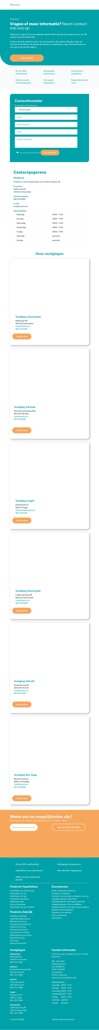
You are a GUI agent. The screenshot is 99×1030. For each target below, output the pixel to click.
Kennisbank (57, 918)
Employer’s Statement (61, 893)
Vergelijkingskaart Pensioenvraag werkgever (70, 907)
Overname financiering (19, 932)
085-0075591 (21, 513)
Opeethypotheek (17, 902)
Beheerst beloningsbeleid (62, 910)
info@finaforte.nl (21, 206)
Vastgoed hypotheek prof (20, 924)
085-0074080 (27, 58)
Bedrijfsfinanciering (18, 921)
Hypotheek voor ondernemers (22, 891)
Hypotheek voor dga (18, 896)
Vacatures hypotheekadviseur (64, 978)
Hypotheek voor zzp (18, 893)
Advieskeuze (57, 972)
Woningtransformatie (19, 930)
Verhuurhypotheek (17, 904)
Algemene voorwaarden (61, 912)
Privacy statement (59, 915)
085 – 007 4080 (16, 962)
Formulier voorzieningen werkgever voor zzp (70, 896)
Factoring (14, 941)
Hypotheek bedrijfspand (20, 919)
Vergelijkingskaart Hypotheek (64, 899)
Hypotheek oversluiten (19, 899)
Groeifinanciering (17, 938)
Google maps (22, 336)
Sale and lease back (18, 943)
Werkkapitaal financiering (20, 935)
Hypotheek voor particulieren (22, 907)
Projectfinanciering (18, 927)
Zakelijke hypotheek (18, 916)
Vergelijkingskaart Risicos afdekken (67, 904)
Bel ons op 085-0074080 (68, 827)
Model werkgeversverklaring (63, 891)
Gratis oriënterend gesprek (23, 827)
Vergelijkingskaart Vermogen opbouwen (68, 902)
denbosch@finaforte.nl (25, 510)
